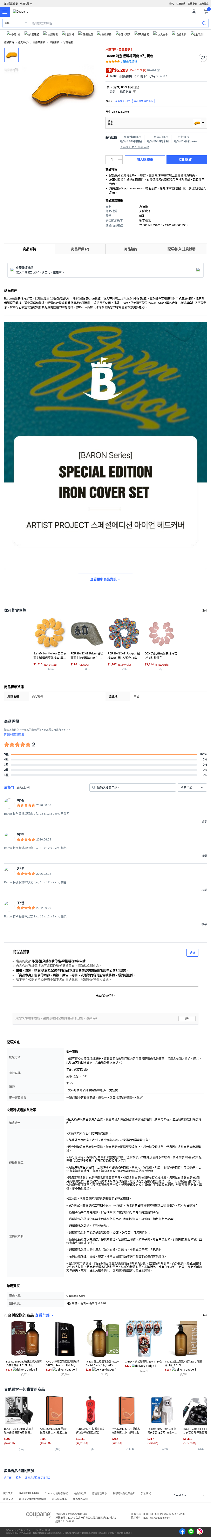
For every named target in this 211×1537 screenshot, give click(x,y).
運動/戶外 (23, 42)
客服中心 (192, 3)
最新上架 (23, 787)
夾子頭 (8, 1477)
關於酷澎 (8, 1493)
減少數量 (120, 158)
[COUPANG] (38, 1515)
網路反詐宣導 (80, 1498)
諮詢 (192, 952)
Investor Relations (29, 1492)
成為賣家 (204, 3)
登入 (171, 3)
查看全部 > (44, 1315)
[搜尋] (204, 23)
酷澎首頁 (9, 42)
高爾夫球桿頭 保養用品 (37, 1477)
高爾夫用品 (39, 42)
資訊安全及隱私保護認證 (32, 1498)
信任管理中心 (99, 1493)
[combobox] (192, 787)
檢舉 (187, 1018)
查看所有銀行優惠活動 (134, 147)
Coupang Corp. (134, 101)
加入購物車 (145, 159)
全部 (7, 23)
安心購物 (146, 1493)
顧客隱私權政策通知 (124, 1493)
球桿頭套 (68, 42)
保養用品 (54, 42)
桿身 (18, 1477)
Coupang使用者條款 (56, 1493)
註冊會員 (180, 3)
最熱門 (9, 787)
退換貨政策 (80, 1493)
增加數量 (120, 162)
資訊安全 (8, 1498)
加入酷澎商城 (59, 1498)
